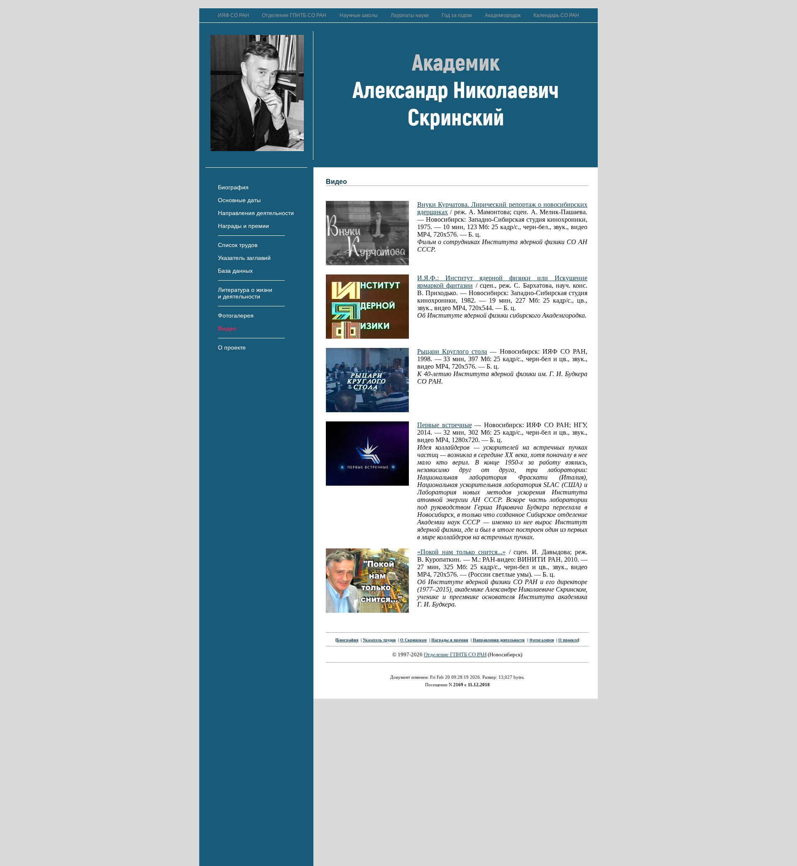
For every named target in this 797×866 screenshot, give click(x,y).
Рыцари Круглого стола (452, 351)
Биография (233, 187)
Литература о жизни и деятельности (245, 293)
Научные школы (359, 15)
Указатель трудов (379, 640)
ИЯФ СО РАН (233, 15)
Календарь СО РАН (556, 15)
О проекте (232, 347)
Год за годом (457, 15)
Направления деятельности (256, 213)
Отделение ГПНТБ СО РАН (294, 15)
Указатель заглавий (244, 257)
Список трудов (237, 245)
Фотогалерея (236, 315)
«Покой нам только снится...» (461, 551)
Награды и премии (243, 226)
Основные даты (239, 200)
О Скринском (413, 640)
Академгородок (503, 15)
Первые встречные (444, 424)
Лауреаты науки (410, 15)
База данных (235, 270)
